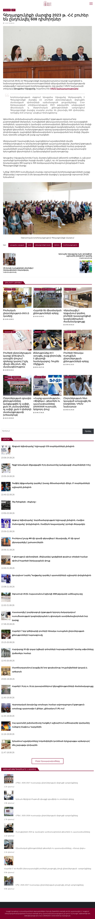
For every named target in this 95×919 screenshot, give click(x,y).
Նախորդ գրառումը (9, 272)
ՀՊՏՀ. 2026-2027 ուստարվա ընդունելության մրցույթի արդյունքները (47, 783)
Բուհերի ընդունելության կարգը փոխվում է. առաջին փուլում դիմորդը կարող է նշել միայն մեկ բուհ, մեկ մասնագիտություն (17, 360)
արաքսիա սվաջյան (17, 245)
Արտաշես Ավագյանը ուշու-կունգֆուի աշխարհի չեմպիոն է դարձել (75, 255)
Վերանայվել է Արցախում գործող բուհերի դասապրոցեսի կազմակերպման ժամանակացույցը (77, 316)
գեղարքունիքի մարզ (42, 245)
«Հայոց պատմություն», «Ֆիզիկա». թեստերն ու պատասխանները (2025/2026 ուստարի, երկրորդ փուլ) (46, 404)
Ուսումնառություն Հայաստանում (16, 379)
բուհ (29, 245)
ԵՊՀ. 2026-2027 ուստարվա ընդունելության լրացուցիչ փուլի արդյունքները (50, 885)
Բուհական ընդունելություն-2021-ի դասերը (16, 313)
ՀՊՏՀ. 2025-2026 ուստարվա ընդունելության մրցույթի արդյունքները (47, 816)
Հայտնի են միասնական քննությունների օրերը (47, 311)
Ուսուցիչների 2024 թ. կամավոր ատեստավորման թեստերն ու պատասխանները (53, 832)
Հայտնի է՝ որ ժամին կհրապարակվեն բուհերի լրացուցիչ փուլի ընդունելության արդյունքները (47, 869)
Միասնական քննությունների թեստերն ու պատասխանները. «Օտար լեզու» (50, 848)
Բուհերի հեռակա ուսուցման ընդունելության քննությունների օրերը (76, 357)
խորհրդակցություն (70, 245)
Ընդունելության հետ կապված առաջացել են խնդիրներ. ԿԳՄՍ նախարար (77, 402)
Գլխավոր (7, 10)
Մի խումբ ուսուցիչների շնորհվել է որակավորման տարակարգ (18, 269)
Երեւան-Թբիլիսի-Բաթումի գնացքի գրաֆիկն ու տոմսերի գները (45, 799)
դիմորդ (56, 245)
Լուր (13, 10)
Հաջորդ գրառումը (85, 258)
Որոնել (88, 431)
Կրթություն (51, 289)
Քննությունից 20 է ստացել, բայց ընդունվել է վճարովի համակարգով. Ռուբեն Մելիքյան (47, 358)
